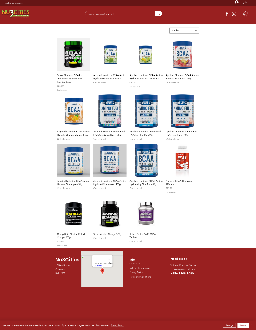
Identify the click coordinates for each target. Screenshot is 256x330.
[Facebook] (227, 14)
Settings (229, 325)
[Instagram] (234, 14)
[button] (245, 13)
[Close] (252, 325)
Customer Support (188, 265)
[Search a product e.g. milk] (158, 13)
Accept (243, 325)
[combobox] (184, 30)
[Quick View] (73, 54)
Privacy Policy (117, 325)
